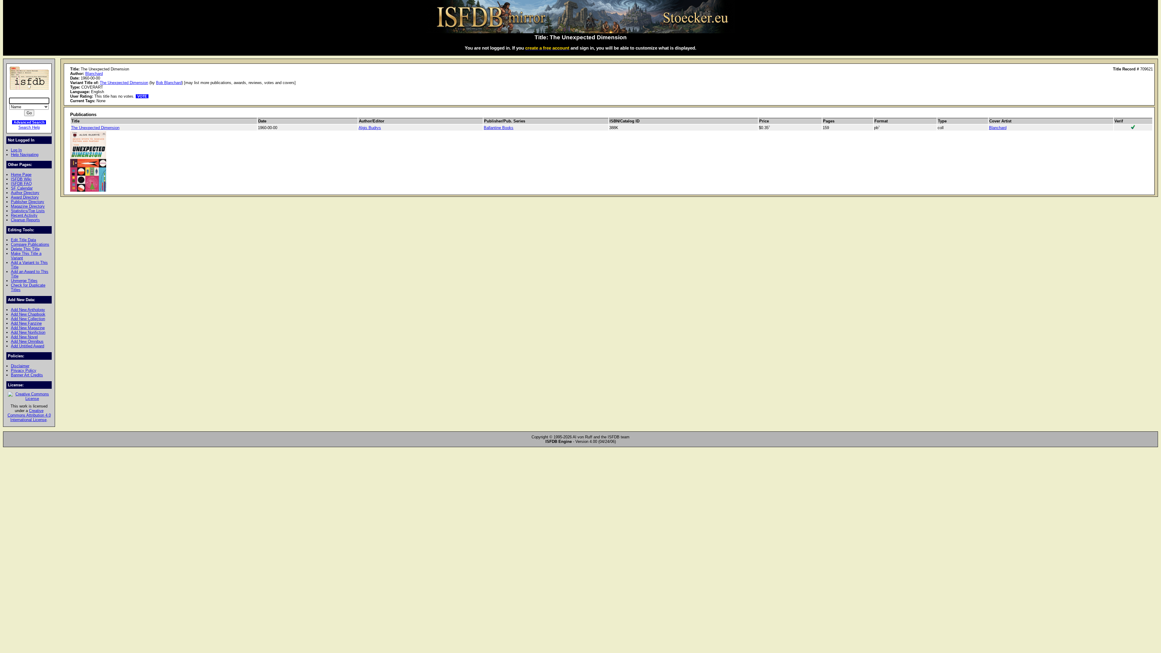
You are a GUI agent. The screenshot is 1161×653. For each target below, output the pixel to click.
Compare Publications (30, 244)
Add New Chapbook (28, 314)
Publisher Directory (27, 202)
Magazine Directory (28, 206)
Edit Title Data (23, 240)
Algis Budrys (370, 127)
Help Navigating (24, 154)
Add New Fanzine (26, 323)
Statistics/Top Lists (28, 211)
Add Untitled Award (27, 346)
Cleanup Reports (25, 220)
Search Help (29, 127)
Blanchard (94, 73)
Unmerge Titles (24, 280)
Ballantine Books (498, 127)
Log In (16, 150)
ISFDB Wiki (21, 179)
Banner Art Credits (27, 375)
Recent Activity (24, 215)
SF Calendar (22, 188)
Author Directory (25, 192)
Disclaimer (20, 366)
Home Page (21, 174)
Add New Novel (24, 337)
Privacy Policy (23, 370)
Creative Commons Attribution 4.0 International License (29, 415)
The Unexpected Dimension (124, 82)
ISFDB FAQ (21, 183)
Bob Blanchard (169, 82)
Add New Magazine (28, 328)
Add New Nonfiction (28, 332)
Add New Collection (28, 319)
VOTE (142, 96)
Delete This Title (25, 249)
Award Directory (25, 197)
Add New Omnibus (27, 341)
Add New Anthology (28, 309)
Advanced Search (29, 122)
